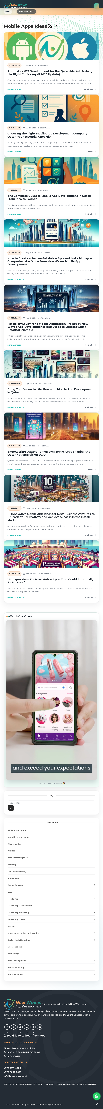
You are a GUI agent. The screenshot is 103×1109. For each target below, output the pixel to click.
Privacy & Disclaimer (86, 1084)
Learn (10, 892)
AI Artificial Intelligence (19, 837)
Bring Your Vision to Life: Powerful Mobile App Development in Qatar (50, 390)
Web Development (17, 961)
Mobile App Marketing (18, 913)
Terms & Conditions (66, 1084)
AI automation (14, 844)
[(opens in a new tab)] (53, 26)
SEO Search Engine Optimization (23, 933)
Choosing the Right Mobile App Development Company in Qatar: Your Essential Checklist (48, 135)
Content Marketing (17, 871)
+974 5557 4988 (12, 1068)
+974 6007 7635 (12, 1072)
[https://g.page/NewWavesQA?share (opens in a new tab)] (33, 1030)
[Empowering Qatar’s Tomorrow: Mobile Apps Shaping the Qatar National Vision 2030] (51, 426)
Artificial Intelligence (18, 858)
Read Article (14, 89)
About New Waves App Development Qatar (24, 1084)
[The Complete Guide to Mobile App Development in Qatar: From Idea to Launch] (51, 170)
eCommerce (14, 383)
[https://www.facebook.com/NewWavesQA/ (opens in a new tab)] (7, 1030)
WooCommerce (15, 974)
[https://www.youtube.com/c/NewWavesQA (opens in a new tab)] (39, 1030)
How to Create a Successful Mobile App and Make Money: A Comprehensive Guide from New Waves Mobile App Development (49, 261)
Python (11, 926)
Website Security (16, 967)
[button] (96, 1100)
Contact (50, 1084)
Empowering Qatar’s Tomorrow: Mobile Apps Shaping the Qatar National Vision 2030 (48, 453)
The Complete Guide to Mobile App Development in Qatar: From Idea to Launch (49, 197)
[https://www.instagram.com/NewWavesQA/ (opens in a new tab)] (13, 1030)
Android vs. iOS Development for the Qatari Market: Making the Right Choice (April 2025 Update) (50, 72)
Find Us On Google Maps (20, 1042)
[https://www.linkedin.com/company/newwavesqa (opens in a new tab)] (26, 1030)
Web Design (13, 954)
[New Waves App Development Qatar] (15, 6)
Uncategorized (15, 947)
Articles (11, 851)
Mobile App (14, 65)
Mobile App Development (20, 906)
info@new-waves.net (15, 1076)
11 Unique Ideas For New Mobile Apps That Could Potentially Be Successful (50, 581)
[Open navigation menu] (96, 6)
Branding (12, 864)
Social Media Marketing (19, 940)
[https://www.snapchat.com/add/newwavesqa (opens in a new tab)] (20, 1030)
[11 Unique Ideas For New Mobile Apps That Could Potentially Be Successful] (51, 554)
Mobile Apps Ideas (16, 919)
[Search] (11, 808)
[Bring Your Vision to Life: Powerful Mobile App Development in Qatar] (51, 364)
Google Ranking (15, 885)
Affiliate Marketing (17, 830)
